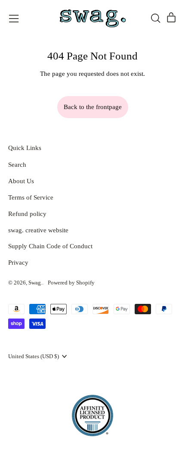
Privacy (18, 262)
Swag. (35, 282)
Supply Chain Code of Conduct (50, 246)
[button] (155, 18)
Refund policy (27, 213)
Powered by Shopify (71, 282)
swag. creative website (38, 230)
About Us (21, 181)
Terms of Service (30, 197)
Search (17, 164)
